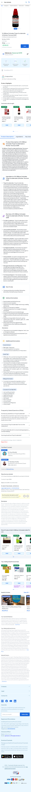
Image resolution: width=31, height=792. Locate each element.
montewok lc (16, 621)
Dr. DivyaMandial (12, 452)
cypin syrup (11, 623)
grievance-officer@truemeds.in (12, 735)
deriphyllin (12, 624)
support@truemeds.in (6, 488)
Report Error (4, 442)
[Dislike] (27, 496)
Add (25, 46)
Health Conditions (13, 5)
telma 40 (3, 618)
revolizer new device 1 (21, 649)
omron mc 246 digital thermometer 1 (20, 640)
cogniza (13, 618)
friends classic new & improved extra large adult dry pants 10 (15, 675)
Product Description (7, 136)
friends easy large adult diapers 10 (20, 669)
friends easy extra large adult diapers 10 (10, 670)
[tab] (15, 686)
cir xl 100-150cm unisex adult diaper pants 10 (19, 673)
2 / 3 (18, 28)
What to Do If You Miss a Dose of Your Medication (11, 607)
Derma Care (21, 5)
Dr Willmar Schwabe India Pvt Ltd (9, 37)
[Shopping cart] (29, 2)
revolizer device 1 (17, 639)
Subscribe (25, 714)
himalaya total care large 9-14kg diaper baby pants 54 (13, 657)
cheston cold (18, 618)
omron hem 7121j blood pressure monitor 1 (14, 646)
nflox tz (21, 621)
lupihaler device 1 (12, 637)
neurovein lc (20, 623)
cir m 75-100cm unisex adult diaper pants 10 (13, 678)
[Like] (24, 496)
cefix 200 (7, 624)
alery (15, 623)
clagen (6, 623)
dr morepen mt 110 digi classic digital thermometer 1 (12, 630)
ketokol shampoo (9, 621)
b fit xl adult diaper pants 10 (7, 676)
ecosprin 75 (7, 620)
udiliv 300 (8, 618)
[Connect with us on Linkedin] (15, 701)
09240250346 (15, 488)
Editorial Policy (10, 469)
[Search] (26, 2)
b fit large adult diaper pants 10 (10, 664)
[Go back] (2, 2)
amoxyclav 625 (14, 620)
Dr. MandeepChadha (13, 461)
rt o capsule (21, 620)
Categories (6, 5)
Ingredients (19, 136)
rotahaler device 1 (24, 631)
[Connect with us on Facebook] (6, 701)
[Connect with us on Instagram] (2, 701)
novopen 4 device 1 (10, 649)
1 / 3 (15, 28)
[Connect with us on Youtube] (11, 701)
